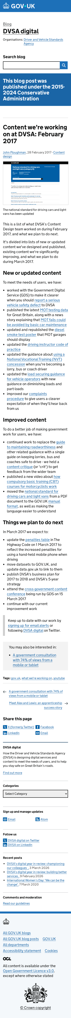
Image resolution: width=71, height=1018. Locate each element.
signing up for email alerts (28, 625)
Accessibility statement (22, 950)
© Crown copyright (35, 1007)
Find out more (12, 773)
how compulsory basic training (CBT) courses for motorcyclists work (33, 481)
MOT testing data (54, 310)
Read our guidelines (16, 903)
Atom (44, 819)
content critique (20, 466)
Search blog (14, 56)
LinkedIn (14, 733)
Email (44, 733)
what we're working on (37, 678)
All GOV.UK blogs (17, 933)
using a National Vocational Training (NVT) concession (36, 359)
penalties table (37, 539)
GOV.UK (49, 939)
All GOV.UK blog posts (21, 939)
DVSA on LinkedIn (20, 845)
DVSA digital (21, 31)
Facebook (47, 727)
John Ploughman (14, 152)
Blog (7, 24)
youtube (59, 678)
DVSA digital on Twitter (23, 840)
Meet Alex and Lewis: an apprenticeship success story (35, 705)
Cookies (51, 950)
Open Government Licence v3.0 (28, 971)
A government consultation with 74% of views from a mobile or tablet (34, 660)
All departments (16, 944)
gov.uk (15, 678)
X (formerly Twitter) (21, 727)
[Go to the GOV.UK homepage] (19, 6)
